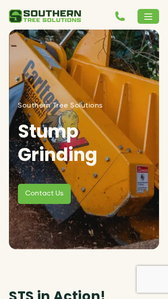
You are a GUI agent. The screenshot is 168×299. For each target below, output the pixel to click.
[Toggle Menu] (148, 16)
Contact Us (44, 193)
